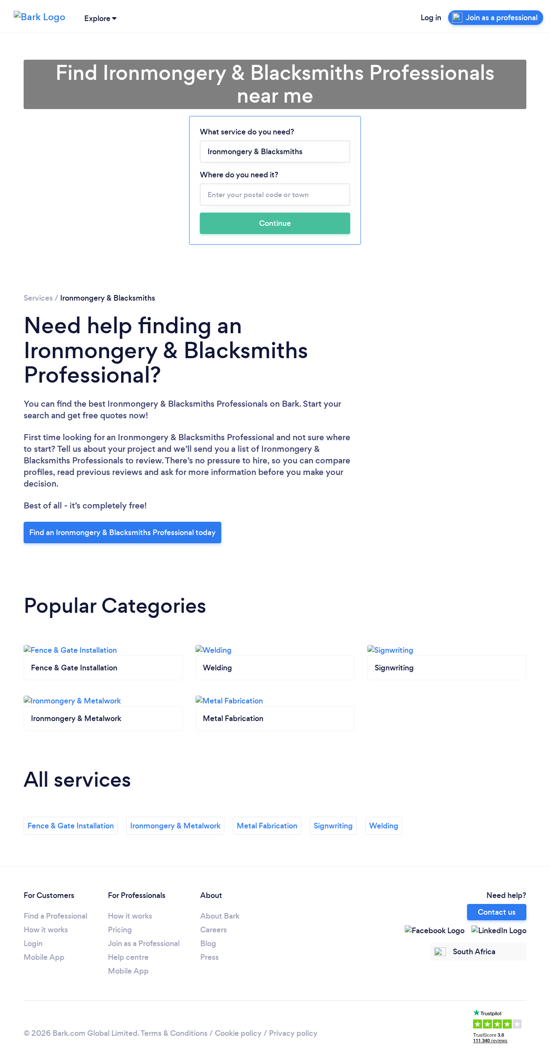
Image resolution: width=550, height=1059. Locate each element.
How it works (46, 930)
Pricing (120, 930)
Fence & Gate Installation (71, 826)
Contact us (497, 912)
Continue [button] (275, 223)
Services (38, 298)
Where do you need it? (239, 175)
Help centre (128, 957)
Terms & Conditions (174, 1033)
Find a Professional (55, 916)
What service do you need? (247, 132)
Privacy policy (293, 1033)
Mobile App (44, 957)
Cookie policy (238, 1033)
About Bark (219, 916)
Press (209, 957)
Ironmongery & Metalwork (175, 826)
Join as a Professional (144, 943)
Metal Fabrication (267, 826)
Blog (208, 943)
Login (33, 943)
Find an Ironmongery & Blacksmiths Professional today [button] (122, 532)
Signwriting (333, 826)
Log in (431, 17)
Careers (213, 930)
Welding (383, 826)
